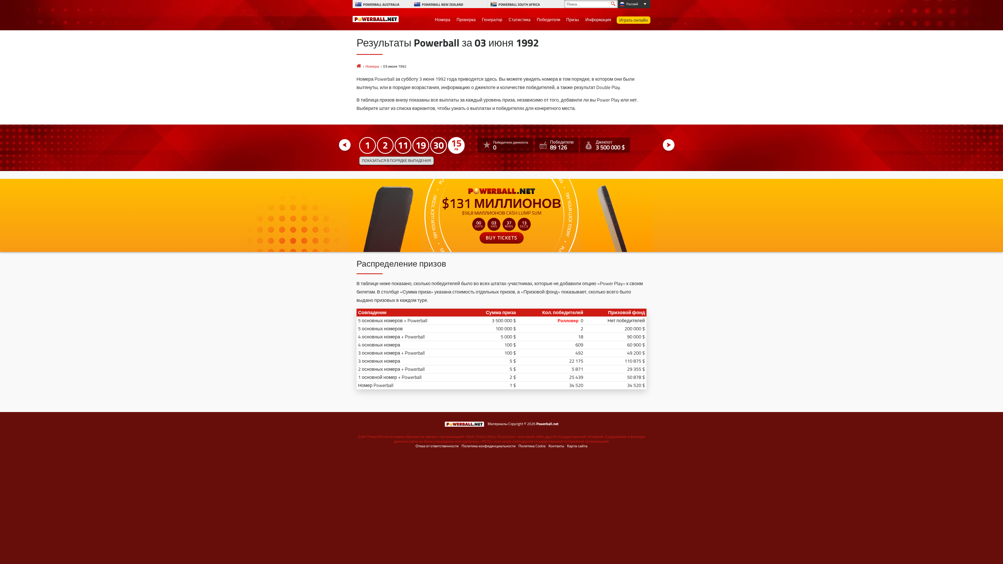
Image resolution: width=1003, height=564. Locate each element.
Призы (572, 19)
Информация (598, 19)
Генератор (492, 19)
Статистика (519, 19)
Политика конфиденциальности (489, 446)
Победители (548, 19)
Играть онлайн (633, 20)
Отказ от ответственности (437, 446)
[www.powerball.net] (376, 18)
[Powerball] (359, 66)
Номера (442, 19)
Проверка (466, 19)
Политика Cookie (532, 446)
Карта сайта (577, 446)
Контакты (556, 446)
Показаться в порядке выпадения (396, 160)
